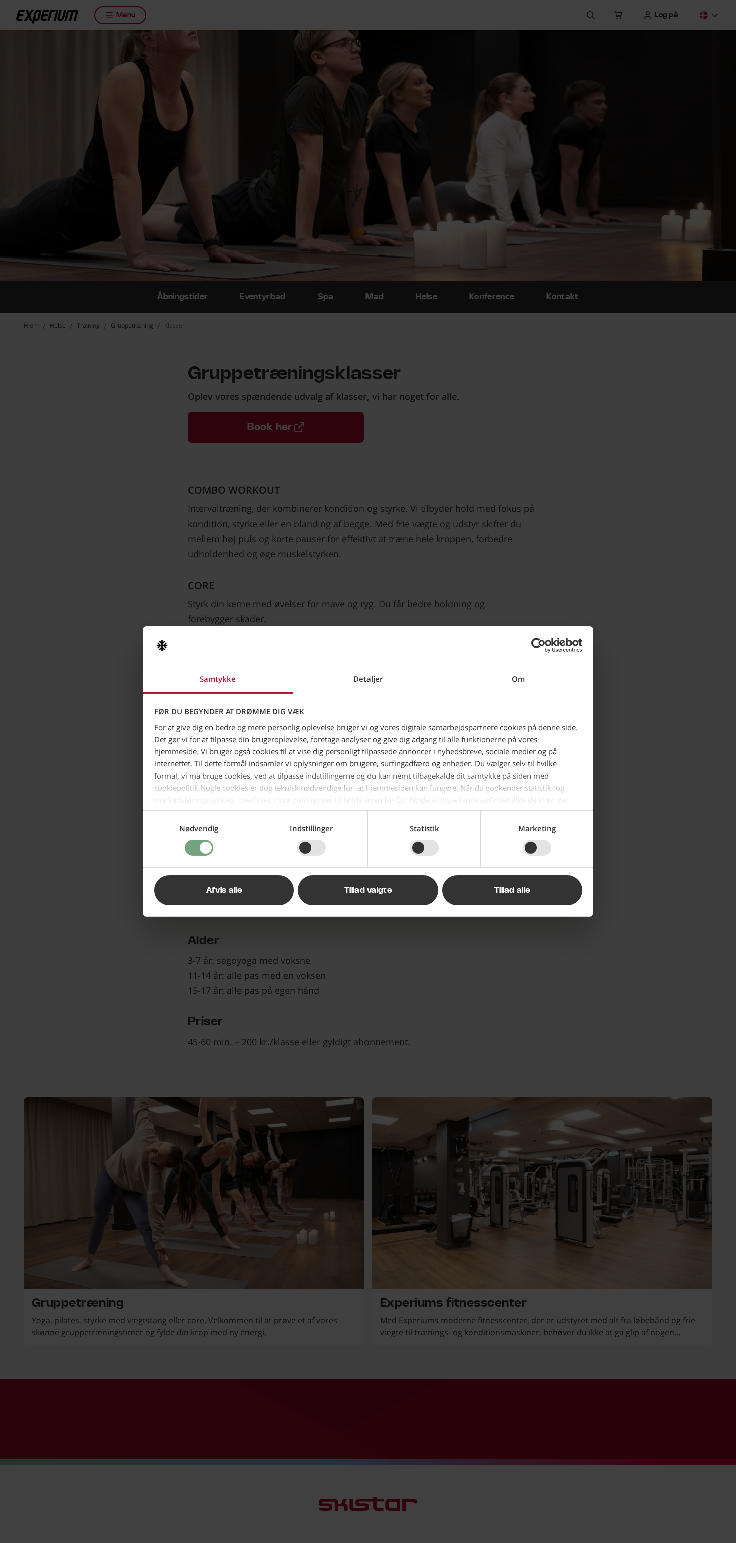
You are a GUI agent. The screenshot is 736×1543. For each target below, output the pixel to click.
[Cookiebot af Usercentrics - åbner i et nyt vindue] (538, 645)
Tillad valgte (368, 890)
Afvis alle (224, 890)
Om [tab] (518, 679)
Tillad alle (512, 890)
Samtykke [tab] (218, 679)
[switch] (311, 848)
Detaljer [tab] (368, 679)
